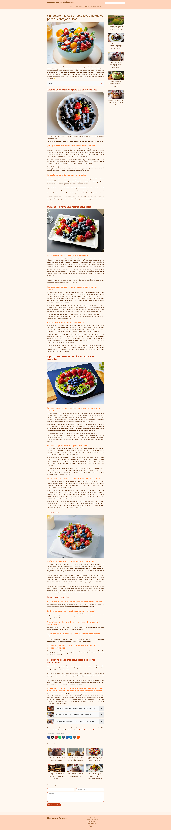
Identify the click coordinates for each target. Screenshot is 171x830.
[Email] (74, 737)
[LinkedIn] (67, 737)
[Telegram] (70, 737)
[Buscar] (123, 3)
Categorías (78, 6)
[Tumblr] (63, 737)
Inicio (71, 6)
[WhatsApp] (59, 737)
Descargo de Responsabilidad (93, 825)
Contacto (86, 6)
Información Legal (90, 817)
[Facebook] (48, 737)
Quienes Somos (95, 6)
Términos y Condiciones (92, 819)
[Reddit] (78, 737)
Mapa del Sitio (89, 827)
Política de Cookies (90, 821)
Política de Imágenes (91, 823)
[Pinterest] (56, 737)
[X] (52, 737)
